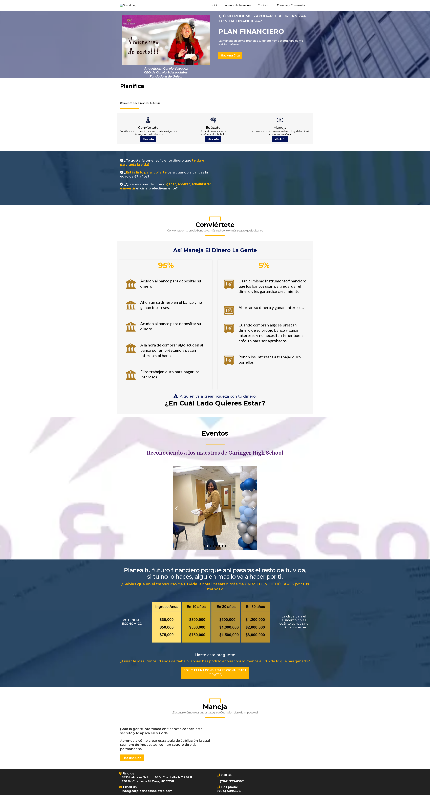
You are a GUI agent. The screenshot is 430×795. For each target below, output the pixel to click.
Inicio (214, 5)
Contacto (264, 5)
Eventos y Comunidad (292, 5)
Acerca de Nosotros (238, 5)
